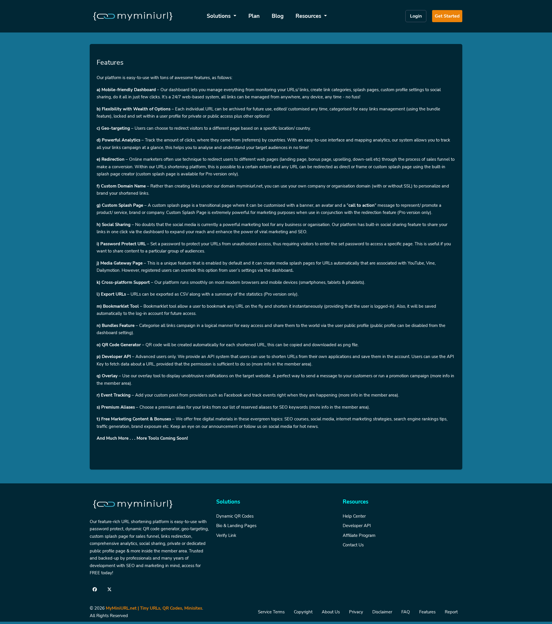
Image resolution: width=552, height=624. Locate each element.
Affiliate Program (359, 535)
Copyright (303, 612)
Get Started (447, 16)
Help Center (354, 516)
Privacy (356, 612)
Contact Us (353, 545)
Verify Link (226, 535)
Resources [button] (309, 16)
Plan (254, 16)
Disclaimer (382, 612)
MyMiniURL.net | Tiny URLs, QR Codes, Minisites (154, 608)
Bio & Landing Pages (236, 526)
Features (427, 612)
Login (416, 16)
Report (451, 612)
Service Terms (271, 612)
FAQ (405, 612)
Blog (277, 16)
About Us (331, 612)
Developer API (357, 526)
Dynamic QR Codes (235, 516)
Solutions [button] (219, 16)
